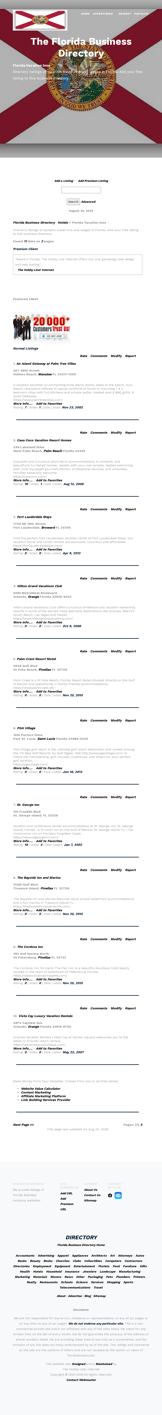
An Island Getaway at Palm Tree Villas (46, 363)
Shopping (113, 1282)
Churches (62, 1261)
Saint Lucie (46, 739)
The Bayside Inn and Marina (38, 877)
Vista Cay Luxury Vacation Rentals (46, 1016)
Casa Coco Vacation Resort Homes (44, 440)
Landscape (107, 1271)
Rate (83, 356)
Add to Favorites (49, 403)
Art (112, 1255)
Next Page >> (23, 1125)
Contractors (133, 1261)
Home (85, 13)
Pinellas (45, 669)
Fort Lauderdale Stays (34, 517)
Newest (125, 13)
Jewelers (89, 1271)
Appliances (80, 1255)
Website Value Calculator (40, 1089)
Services (97, 1282)
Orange (33, 597)
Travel (98, 1287)
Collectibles (93, 1261)
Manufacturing (129, 1271)
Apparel (63, 1255)
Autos (140, 1255)
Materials (40, 1277)
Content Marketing (36, 1092)
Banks (22, 1261)
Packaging (95, 1277)
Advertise (75, 1296)
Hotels (63, 222)
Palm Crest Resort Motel (36, 659)
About (61, 1296)
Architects (99, 1255)
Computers (113, 1261)
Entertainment (84, 1266)
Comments (98, 356)
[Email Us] (118, 1195)
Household (53, 1271)
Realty (31, 1282)
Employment (42, 1266)
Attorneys (125, 1255)
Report (130, 356)
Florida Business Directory (34, 222)
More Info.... (23, 403)
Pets (109, 1277)
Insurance (72, 1271)
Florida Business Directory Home (81, 1245)
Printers (139, 1277)
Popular (141, 13)
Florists (103, 1266)
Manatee (45, 374)
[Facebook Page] (110, 1195)
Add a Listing (63, 181)
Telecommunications (74, 1287)
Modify (116, 356)
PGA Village (26, 728)
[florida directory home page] (40, 19)
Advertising (103, 13)
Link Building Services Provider (45, 1100)
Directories (21, 1266)
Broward (48, 527)
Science (82, 1282)
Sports (128, 1282)
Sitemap (99, 1296)
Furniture (129, 1266)
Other (80, 1277)
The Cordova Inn (30, 947)
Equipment (62, 1266)
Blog (87, 1296)
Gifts (143, 1266)
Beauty (35, 1261)
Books (47, 1261)
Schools (67, 1282)
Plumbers (123, 1277)
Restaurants (48, 1282)
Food (116, 1266)
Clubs (77, 1261)
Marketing (22, 1277)
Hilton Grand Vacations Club (39, 586)
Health (25, 1271)
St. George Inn (28, 805)
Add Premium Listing (93, 181)
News (68, 1277)
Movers (55, 1277)
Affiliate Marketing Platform (43, 1096)
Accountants (25, 1255)
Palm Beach (52, 451)
